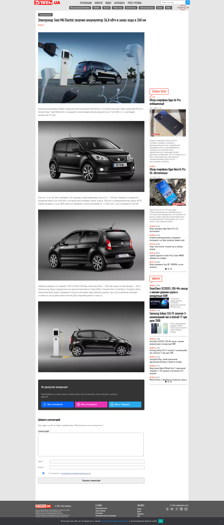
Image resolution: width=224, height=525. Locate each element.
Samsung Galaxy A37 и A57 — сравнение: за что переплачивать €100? (168, 265)
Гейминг (97, 7)
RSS (138, 516)
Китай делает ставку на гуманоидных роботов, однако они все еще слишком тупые (167, 342)
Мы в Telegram (122, 404)
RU (183, 8)
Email (41, 467)
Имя (40, 461)
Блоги (139, 511)
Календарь (119, 3)
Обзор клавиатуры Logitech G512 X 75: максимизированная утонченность (164, 248)
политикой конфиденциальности (76, 473)
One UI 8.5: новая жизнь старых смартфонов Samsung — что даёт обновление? (166, 239)
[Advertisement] (169, 34)
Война (168, 7)
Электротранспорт (146, 7)
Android (106, 7)
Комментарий (43, 431)
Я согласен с (70, 473)
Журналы (140, 514)
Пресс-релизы (135, 3)
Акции (139, 509)
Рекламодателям (101, 508)
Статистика (99, 513)
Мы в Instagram (89, 404)
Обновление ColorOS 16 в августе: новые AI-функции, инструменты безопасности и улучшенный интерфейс (166, 353)
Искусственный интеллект (80, 7)
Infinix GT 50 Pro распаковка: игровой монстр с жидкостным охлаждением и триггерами (167, 257)
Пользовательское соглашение (106, 515)
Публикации (86, 3)
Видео (108, 3)
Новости (98, 3)
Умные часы (117, 7)
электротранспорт (45, 14)
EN (188, 8)
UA (178, 8)
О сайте (99, 505)
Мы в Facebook (54, 404)
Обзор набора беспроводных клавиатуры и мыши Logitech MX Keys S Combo (166, 230)
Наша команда (100, 510)
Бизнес (159, 7)
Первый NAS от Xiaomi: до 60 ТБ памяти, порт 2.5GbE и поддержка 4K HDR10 (167, 363)
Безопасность (131, 7)
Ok (161, 521)
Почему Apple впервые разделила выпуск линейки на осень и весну (165, 372)
